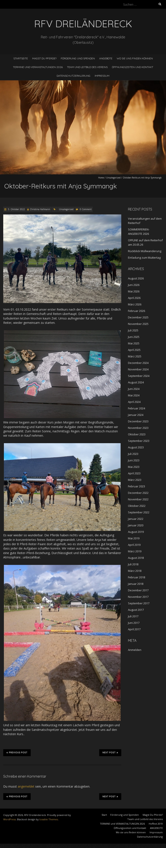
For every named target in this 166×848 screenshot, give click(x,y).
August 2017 (136, 610)
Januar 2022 (135, 519)
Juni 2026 (133, 285)
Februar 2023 (136, 486)
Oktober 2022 (136, 506)
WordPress (9, 819)
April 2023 (134, 473)
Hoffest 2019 (156, 823)
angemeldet (26, 786)
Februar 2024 (136, 408)
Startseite (20, 58)
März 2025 (134, 356)
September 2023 (138, 441)
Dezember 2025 (138, 317)
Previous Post (18, 752)
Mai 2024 (133, 395)
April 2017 (134, 629)
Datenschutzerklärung (73, 75)
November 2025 (138, 324)
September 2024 (138, 376)
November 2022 (138, 499)
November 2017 (138, 597)
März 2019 (134, 551)
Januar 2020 (135, 525)
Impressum (102, 75)
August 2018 (136, 558)
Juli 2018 (133, 564)
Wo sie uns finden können (135, 58)
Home (101, 177)
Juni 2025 (133, 337)
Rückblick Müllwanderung (144, 251)
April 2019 (134, 545)
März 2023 (134, 480)
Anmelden (134, 650)
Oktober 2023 (136, 434)
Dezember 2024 (138, 363)
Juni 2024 (133, 389)
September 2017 (138, 603)
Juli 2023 (133, 454)
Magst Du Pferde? (44, 58)
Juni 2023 (133, 460)
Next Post (109, 752)
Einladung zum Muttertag (144, 257)
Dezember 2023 (138, 421)
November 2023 (138, 428)
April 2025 (134, 350)
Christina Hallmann (40, 209)
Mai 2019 (133, 538)
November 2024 (138, 369)
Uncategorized (113, 177)
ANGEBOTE (105, 58)
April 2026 (134, 298)
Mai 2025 (133, 343)
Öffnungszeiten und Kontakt (132, 67)
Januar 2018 (135, 584)
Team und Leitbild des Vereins (87, 67)
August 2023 (136, 447)
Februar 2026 (136, 311)
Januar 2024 (135, 415)
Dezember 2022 (138, 493)
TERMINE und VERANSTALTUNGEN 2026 (38, 67)
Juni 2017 (133, 623)
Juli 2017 (133, 616)
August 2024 (136, 382)
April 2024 (134, 402)
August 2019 (136, 532)
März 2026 (134, 304)
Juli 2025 (133, 330)
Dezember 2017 (138, 590)
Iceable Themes (48, 819)
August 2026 (136, 278)
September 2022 (138, 512)
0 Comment (86, 209)
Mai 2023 (133, 467)
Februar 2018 (136, 577)
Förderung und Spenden (78, 58)
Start (104, 814)
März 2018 (134, 571)
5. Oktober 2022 (16, 209)
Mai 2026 (133, 291)
